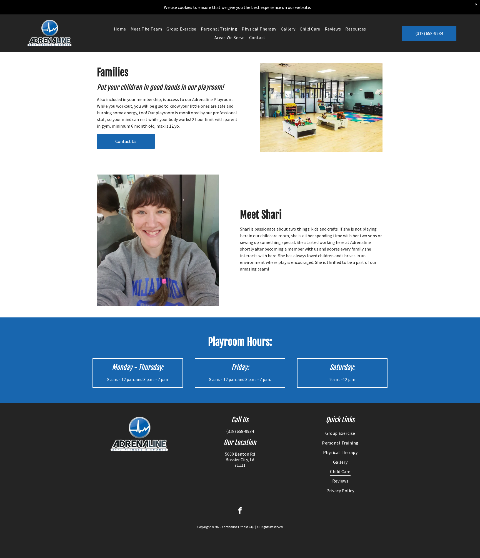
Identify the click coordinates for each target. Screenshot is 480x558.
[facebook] (240, 511)
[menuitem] (120, 29)
